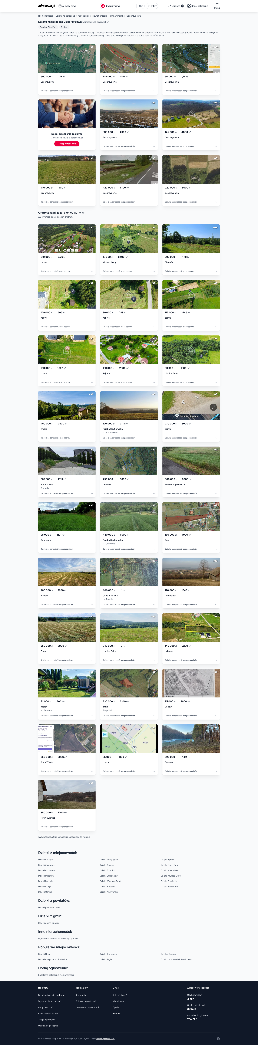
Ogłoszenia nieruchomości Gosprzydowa (58, 938)
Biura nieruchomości (48, 1013)
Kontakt (117, 1013)
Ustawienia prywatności (87, 1007)
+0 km (140, 6)
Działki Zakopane (46, 865)
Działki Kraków (45, 859)
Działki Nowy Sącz (109, 859)
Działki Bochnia (45, 881)
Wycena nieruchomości (49, 1001)
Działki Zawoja (107, 865)
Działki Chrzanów (46, 870)
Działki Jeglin (106, 959)
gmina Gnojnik (116, 15)
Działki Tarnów (168, 859)
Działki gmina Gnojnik (48, 923)
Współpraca (119, 1001)
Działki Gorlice (45, 892)
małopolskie (83, 15)
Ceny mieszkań (45, 1007)
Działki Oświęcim (169, 881)
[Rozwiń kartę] (92, 91)
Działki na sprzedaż (65, 15)
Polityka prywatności (86, 1001)
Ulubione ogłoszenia (48, 1025)
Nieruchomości (45, 15)
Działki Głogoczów (109, 875)
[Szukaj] (103, 6)
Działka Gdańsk (168, 954)
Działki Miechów (46, 875)
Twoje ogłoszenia (46, 1019)
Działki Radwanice (108, 954)
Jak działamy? (69, 6)
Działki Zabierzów (169, 886)
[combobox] (120, 6)
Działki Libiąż (44, 886)
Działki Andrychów (109, 892)
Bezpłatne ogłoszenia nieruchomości (56, 975)
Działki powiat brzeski (49, 907)
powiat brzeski (99, 15)
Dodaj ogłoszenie (51, 995)
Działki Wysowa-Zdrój (110, 881)
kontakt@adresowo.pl (105, 1039)
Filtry (154, 6)
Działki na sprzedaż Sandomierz (176, 959)
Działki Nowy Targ (170, 865)
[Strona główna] (47, 6)
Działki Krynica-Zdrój (171, 875)
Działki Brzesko (107, 886)
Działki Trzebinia (108, 870)
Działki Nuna (44, 954)
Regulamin (81, 995)
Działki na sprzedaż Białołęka (52, 959)
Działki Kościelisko (169, 870)
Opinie (116, 1007)
